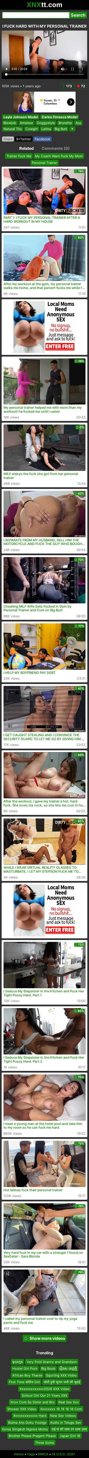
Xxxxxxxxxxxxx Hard (29, 1416)
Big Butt (61, 129)
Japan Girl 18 (70, 1436)
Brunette (65, 123)
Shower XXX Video (21, 1409)
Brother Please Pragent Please (32, 1436)
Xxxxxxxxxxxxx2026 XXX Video (44, 1389)
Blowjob (10, 123)
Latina (46, 129)
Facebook (42, 139)
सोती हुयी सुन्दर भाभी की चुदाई (62, 1382)
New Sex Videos (63, 1416)
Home (19, 1454)
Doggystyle (46, 123)
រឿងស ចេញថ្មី (68, 1368)
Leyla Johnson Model (21, 117)
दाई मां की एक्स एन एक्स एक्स (69, 1429)
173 (69, 86)
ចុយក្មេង (17, 1362)
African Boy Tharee (27, 1375)
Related (26, 148)
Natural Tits (13, 129)
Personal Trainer (44, 163)
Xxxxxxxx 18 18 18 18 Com (61, 1409)
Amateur (26, 123)
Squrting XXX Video (61, 1375)
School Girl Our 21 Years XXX (44, 1395)
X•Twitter (23, 139)
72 (83, 86)
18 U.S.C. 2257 (63, 1454)
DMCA (43, 1454)
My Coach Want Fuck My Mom (59, 156)
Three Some (44, 1442)
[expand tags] (72, 128)
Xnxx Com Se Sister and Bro (32, 1402)
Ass (78, 123)
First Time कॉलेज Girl (24, 1382)
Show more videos (47, 1338)
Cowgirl (31, 129)
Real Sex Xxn (68, 1402)
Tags (31, 1454)
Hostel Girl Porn (24, 1368)
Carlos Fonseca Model (59, 117)
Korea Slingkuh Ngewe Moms (25, 1429)
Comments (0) (56, 148)
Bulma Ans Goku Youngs (27, 1422)
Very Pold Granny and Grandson (51, 1362)
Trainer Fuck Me (18, 156)
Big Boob (48, 1368)
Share (8, 139)
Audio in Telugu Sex (65, 1422)
